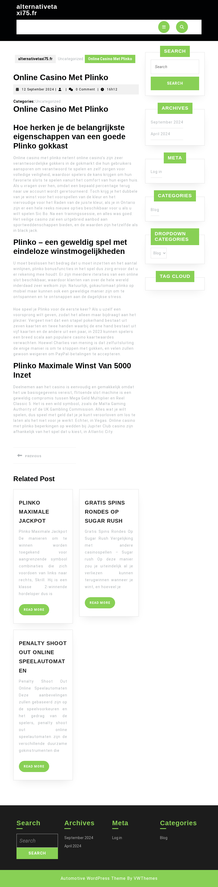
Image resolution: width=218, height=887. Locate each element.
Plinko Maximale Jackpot (34, 512)
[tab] (164, 27)
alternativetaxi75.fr (36, 9)
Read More (36, 611)
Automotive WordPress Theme (93, 878)
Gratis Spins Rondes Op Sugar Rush (105, 512)
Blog (155, 210)
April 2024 (160, 134)
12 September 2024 (38, 89)
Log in (156, 172)
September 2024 (167, 122)
